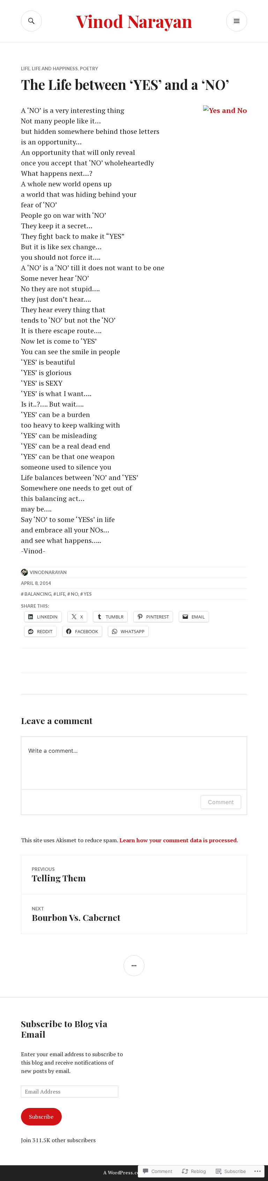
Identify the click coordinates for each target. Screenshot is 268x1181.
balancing (37, 594)
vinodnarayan (48, 572)
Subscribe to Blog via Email (64, 1029)
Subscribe (41, 1117)
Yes (88, 594)
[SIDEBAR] (134, 965)
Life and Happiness (55, 68)
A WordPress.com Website (133, 1172)
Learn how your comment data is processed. (178, 840)
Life (25, 68)
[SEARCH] (31, 20)
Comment (221, 802)
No (74, 594)
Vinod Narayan (134, 20)
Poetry (89, 68)
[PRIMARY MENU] (236, 20)
